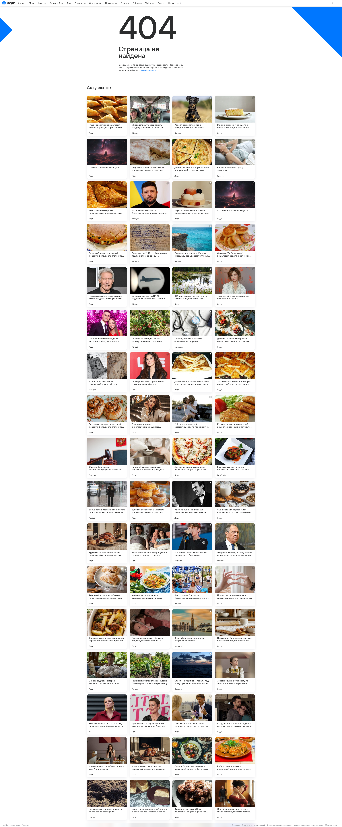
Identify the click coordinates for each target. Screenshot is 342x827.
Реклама (25, 825)
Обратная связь (331, 825)
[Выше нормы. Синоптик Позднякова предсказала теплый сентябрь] (192, 586)
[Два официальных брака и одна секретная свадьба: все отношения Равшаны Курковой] (150, 372)
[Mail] (4, 3)
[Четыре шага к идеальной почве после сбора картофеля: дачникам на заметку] (107, 800)
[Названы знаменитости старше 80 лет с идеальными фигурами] (107, 287)
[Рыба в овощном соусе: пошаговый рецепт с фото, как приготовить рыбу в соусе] (235, 757)
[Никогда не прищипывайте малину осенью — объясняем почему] (150, 330)
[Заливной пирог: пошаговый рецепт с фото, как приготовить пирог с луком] (107, 244)
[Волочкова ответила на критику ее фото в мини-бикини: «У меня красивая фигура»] (107, 714)
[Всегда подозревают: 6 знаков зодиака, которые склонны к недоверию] (150, 629)
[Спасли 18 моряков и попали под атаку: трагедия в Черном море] (192, 672)
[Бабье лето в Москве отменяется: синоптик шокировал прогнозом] (107, 501)
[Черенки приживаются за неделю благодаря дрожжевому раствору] (150, 672)
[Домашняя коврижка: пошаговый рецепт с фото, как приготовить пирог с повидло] (192, 372)
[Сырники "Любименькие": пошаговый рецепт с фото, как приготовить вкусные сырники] (235, 244)
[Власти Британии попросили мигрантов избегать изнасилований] (192, 629)
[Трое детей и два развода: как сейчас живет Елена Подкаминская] (235, 287)
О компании (15, 825)
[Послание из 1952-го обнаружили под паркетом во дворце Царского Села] (150, 244)
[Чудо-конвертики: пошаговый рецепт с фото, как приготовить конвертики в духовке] (107, 116)
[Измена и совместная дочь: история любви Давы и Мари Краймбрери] (107, 330)
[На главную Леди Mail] (10, 3)
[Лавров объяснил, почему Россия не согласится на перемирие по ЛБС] (235, 543)
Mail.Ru (5, 825)
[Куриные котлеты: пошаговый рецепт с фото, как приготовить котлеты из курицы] (235, 415)
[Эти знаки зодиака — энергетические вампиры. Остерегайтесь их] (150, 415)
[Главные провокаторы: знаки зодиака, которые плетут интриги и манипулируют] (192, 714)
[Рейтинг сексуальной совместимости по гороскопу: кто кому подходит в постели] (192, 415)
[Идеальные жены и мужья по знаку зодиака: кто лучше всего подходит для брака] (235, 586)
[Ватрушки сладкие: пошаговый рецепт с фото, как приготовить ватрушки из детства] (107, 415)
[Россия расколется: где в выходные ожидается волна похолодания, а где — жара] (192, 116)
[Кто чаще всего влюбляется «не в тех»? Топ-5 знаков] (107, 757)
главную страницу (147, 70)
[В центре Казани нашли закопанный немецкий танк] (107, 372)
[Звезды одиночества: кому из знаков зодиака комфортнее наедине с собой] (235, 672)
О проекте (236, 825)
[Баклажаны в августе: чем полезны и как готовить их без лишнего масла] (235, 458)
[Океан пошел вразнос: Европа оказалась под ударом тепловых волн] (192, 244)
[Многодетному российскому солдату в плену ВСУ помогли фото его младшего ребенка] (150, 116)
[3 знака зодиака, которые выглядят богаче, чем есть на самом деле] (107, 672)
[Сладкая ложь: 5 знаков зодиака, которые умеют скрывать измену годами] (235, 714)
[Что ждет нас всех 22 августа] (107, 159)
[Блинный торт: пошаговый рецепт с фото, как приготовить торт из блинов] (150, 800)
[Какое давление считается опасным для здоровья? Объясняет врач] (192, 330)
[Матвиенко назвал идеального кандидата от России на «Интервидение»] (192, 543)
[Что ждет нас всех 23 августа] (235, 201)
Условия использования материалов (308, 825)
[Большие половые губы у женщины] (235, 159)
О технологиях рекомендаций (253, 825)
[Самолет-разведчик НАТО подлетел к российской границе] (150, 287)
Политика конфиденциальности (279, 825)
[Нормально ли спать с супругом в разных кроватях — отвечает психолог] (150, 543)
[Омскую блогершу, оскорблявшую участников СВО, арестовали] (107, 458)
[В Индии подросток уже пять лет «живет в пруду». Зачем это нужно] (192, 287)
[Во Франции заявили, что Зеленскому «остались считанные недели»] (150, 201)
